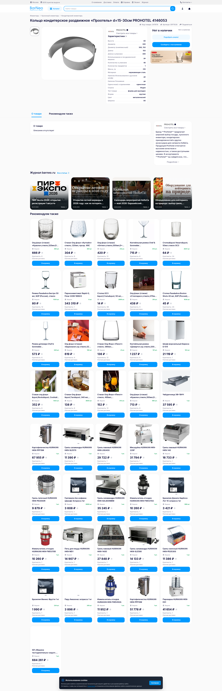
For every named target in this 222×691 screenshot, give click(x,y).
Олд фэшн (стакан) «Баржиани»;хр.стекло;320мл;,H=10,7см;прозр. (78, 345)
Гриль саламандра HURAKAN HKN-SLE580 (143, 550)
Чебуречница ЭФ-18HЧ (173, 394)
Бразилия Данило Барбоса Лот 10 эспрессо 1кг (175, 499)
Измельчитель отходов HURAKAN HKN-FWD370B (44, 550)
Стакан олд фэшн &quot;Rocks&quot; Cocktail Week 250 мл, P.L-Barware (44, 396)
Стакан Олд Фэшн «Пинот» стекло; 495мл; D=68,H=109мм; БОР (109, 396)
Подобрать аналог (171, 37)
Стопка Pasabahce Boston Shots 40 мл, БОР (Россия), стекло (175, 294)
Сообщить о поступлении (171, 45)
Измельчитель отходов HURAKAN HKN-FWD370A (142, 499)
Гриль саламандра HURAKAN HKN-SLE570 (78, 448)
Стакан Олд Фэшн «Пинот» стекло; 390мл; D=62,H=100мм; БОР (109, 345)
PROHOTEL (121, 30)
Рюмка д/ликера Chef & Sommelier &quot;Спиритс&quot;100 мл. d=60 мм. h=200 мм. (45, 345)
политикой (91, 686)
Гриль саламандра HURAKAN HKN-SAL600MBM (110, 499)
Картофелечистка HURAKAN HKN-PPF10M (143, 600)
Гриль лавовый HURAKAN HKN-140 (175, 448)
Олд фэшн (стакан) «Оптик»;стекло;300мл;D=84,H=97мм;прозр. (110, 244)
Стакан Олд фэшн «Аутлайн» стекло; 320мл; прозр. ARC (78, 244)
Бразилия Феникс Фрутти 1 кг (45, 599)
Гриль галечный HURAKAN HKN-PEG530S (175, 550)
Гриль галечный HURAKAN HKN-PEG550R (44, 499)
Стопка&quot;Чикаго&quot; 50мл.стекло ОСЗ (175, 244)
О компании (97, 2)
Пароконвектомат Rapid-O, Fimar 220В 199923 (77, 294)
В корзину (46, 263)
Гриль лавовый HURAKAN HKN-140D (109, 550)
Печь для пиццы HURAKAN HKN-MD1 (77, 550)
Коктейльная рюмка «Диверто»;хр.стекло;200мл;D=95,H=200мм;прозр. (143, 345)
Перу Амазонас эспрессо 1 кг (78, 599)
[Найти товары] (172, 8)
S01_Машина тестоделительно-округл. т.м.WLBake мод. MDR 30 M (45, 651)
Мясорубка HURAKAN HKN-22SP (143, 448)
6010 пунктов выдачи (51, 2)
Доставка (107, 2)
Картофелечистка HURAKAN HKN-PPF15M (45, 448)
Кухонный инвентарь (50, 16)
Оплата (116, 2)
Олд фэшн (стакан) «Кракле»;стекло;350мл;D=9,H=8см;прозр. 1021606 (143, 396)
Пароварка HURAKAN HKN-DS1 (175, 600)
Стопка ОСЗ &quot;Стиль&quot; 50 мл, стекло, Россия (109, 294)
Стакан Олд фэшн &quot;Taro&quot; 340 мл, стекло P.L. (76, 396)
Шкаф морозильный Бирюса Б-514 (176, 345)
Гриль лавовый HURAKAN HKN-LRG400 (109, 448)
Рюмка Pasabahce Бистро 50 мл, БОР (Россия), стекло (45, 294)
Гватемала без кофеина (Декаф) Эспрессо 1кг (75, 499)
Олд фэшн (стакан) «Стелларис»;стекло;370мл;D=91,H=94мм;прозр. (143, 294)
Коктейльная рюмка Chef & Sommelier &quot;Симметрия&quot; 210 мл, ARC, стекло (143, 244)
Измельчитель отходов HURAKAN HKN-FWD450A (109, 600)
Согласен (155, 683)
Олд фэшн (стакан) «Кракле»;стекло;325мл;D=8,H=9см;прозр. (45, 244)
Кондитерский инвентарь (71, 16)
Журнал (145, 2)
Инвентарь (34, 16)
